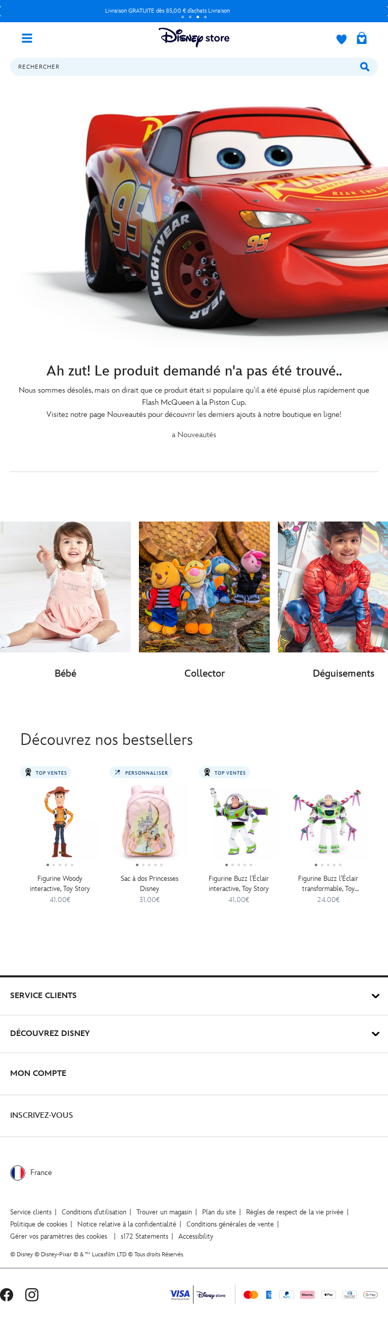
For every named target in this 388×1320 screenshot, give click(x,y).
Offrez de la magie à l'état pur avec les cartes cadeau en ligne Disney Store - (168, 11)
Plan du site (219, 1212)
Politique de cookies (38, 1224)
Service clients (31, 1212)
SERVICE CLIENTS (43, 996)
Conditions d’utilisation (94, 1212)
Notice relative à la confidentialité (126, 1224)
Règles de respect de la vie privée (295, 1212)
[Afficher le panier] (362, 39)
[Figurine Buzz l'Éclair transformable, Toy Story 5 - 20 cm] (328, 825)
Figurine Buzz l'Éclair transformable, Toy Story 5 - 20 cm (328, 884)
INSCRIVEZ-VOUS (41, 1115)
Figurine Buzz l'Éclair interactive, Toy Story (239, 883)
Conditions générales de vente (230, 1224)
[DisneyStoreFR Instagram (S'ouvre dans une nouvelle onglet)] (31, 1294)
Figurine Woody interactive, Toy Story (60, 883)
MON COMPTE (38, 1073)
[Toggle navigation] (30, 37)
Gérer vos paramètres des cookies (58, 1236)
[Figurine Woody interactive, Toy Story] (60, 825)
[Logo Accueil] (194, 38)
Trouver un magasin (164, 1212)
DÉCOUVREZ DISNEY (50, 1034)
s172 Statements (144, 1236)
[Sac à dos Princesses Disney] (149, 825)
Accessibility (195, 1236)
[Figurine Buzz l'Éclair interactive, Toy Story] (238, 825)
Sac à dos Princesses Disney (149, 883)
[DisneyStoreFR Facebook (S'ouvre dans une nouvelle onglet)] (6, 1294)
